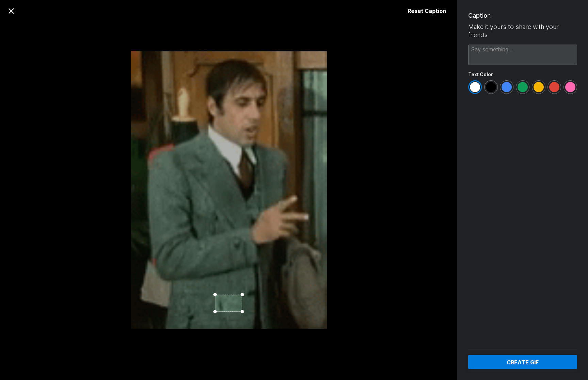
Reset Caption (427, 10)
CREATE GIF (523, 362)
